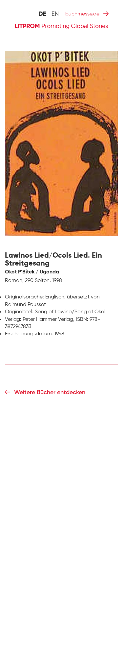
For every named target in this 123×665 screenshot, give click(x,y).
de (42, 14)
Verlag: (13, 319)
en (55, 14)
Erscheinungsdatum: (29, 334)
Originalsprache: (24, 297)
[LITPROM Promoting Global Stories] (61, 26)
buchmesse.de (82, 14)
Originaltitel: (19, 312)
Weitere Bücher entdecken (49, 393)
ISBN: (82, 319)
